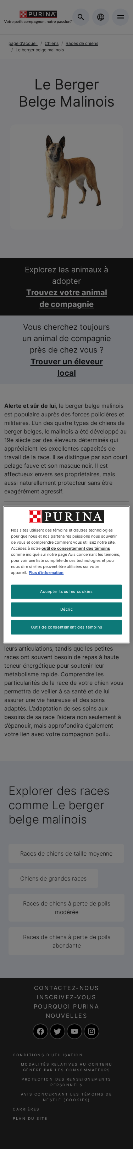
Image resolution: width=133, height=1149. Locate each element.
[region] (66, 574)
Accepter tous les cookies (66, 591)
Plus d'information (46, 572)
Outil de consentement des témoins (66, 627)
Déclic (66, 609)
